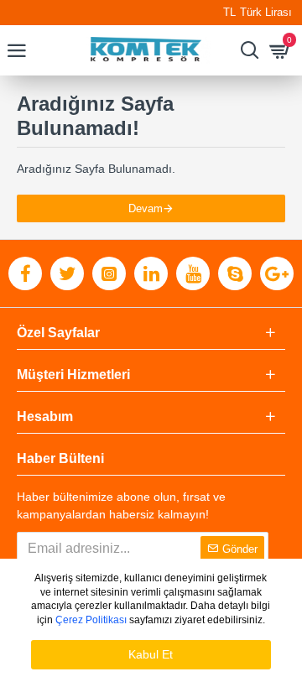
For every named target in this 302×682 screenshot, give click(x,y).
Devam (145, 208)
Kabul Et (150, 654)
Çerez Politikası (91, 620)
